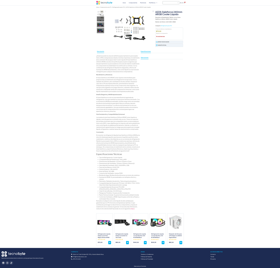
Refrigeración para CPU (118, 7)
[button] (169, 42)
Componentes (133, 3)
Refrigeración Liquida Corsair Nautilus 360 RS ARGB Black (139, 235)
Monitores (143, 3)
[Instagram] (7, 263)
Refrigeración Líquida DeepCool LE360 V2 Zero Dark (122, 235)
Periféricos (152, 3)
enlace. (132, 209)
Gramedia (143, 266)
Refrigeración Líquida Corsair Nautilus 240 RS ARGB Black (157, 235)
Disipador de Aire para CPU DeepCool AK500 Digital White (175, 235)
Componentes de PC (105, 7)
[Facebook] (3, 263)
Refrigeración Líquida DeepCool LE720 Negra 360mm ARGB (104, 235)
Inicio (124, 3)
